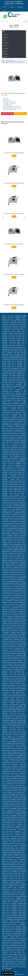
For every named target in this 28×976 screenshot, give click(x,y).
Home (3, 60)
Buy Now (14, 155)
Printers (5, 51)
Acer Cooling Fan (10, 60)
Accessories (6, 48)
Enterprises (5, 53)
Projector (5, 56)
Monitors (5, 45)
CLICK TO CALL (8, 973)
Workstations (6, 42)
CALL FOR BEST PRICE (7, 113)
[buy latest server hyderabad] (16, 972)
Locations (11, 7)
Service (4, 7)
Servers (5, 40)
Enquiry (4, 10)
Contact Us (19, 7)
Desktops (5, 37)
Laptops (5, 34)
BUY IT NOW (21, 113)
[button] (3, 217)
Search (25, 21)
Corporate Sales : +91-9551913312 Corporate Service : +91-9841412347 (14, 2)
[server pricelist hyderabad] (14, 972)
